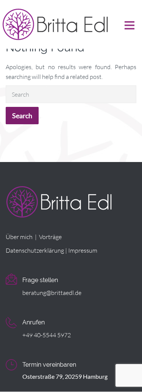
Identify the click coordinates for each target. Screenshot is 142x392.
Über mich (19, 237)
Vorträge (50, 237)
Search (22, 115)
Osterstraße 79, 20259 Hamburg (65, 376)
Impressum (82, 250)
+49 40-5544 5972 (46, 335)
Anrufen (33, 322)
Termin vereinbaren (49, 364)
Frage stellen (40, 280)
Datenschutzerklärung (35, 250)
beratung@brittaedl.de (51, 292)
